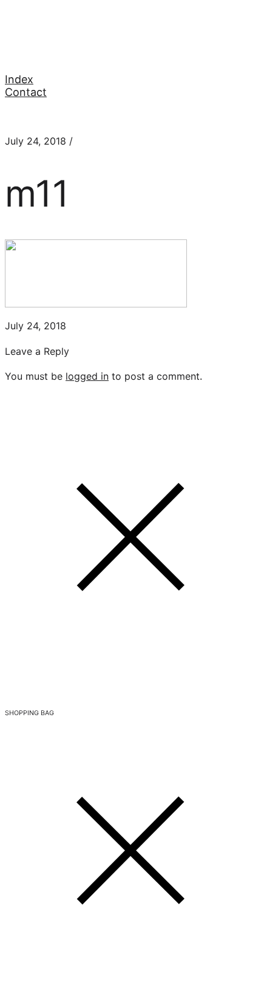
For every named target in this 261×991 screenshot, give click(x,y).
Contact (26, 92)
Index (19, 79)
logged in (87, 376)
